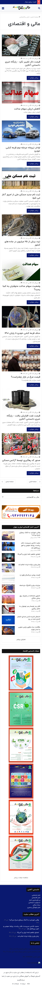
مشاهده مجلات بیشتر (21, 878)
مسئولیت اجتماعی (34, 903)
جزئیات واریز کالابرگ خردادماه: (29, 585)
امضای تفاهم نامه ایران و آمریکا (29, 554)
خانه (28, 984)
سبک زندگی (36, 905)
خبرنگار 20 (35, 59)
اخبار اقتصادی (36, 898)
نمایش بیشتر (21, 640)
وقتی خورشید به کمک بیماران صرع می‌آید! (24, 920)
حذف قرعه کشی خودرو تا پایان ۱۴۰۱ (22, 333)
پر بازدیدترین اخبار (34, 900)
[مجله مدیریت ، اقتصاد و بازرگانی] (21, 8)
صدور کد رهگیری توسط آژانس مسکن (21, 460)
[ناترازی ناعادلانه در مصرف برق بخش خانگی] (8, 599)
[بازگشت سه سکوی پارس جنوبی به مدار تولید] (8, 630)
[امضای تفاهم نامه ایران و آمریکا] (8, 557)
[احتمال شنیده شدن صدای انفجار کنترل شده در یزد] (8, 620)
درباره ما (22, 984)
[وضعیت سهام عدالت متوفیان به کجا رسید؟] (21, 270)
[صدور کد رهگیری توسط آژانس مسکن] (21, 444)
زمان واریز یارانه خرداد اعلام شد (29, 565)
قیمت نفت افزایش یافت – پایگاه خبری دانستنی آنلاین (23, 417)
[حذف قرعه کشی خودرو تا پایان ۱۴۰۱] (21, 317)
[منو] (3, 8)
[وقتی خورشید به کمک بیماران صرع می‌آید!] (8, 535)
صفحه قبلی (32, 482)
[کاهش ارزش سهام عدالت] (21, 92)
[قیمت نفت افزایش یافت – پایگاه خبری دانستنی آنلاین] (21, 399)
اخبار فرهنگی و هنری (33, 907)
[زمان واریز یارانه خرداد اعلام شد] (8, 568)
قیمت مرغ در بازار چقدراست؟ (25, 377)
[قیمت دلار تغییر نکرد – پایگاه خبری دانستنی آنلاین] (21, 45)
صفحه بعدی (9, 482)
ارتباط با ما (15, 984)
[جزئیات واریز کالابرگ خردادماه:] (8, 588)
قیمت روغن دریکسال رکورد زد (27, 2)
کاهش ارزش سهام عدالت (27, 109)
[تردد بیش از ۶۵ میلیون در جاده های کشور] (21, 225)
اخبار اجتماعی (36, 895)
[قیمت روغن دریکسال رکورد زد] (8, 578)
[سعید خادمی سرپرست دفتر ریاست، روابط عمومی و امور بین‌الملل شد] (8, 546)
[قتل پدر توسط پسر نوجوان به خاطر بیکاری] (8, 609)
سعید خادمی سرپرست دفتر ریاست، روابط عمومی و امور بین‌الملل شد (30, 545)
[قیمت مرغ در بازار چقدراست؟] (21, 360)
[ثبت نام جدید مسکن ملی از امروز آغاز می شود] (21, 178)
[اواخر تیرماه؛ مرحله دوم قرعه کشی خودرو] (21, 131)
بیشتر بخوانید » (33, 78)
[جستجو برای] (39, 8)
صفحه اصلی (34, 17)
